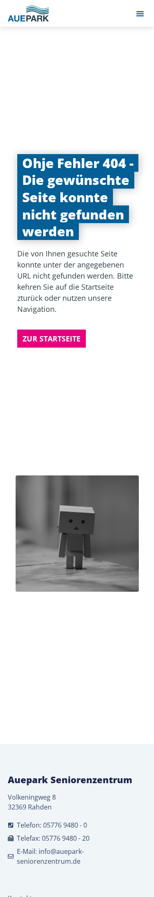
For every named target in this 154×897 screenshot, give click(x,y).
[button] (140, 13)
